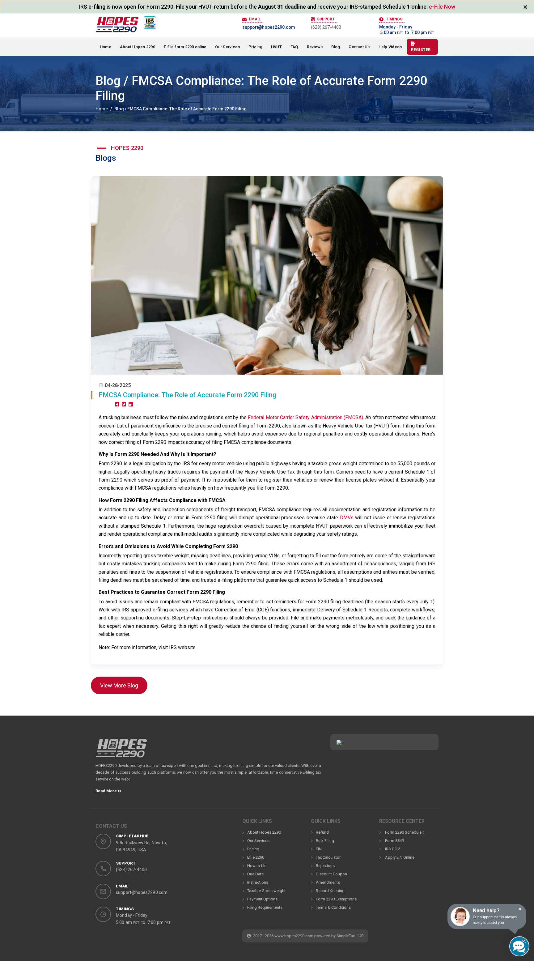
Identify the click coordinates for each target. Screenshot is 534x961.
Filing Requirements (264, 907)
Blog (335, 47)
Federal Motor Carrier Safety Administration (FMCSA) (305, 417)
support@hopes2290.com (268, 27)
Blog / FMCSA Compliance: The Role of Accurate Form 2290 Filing (180, 108)
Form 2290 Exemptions (336, 899)
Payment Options (262, 899)
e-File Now (442, 7)
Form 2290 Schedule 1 (404, 832)
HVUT (276, 47)
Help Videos (390, 47)
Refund (322, 832)
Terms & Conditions (333, 907)
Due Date (255, 874)
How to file (256, 865)
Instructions (257, 882)
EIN (319, 849)
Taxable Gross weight (266, 890)
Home (105, 47)
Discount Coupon (331, 874)
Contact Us (359, 47)
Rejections (325, 865)
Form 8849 (394, 840)
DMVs (347, 518)
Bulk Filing (325, 840)
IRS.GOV (392, 849)
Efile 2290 (255, 857)
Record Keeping (330, 890)
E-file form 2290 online (185, 47)
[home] (121, 750)
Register (420, 49)
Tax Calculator (328, 857)
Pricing (255, 47)
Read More (106, 791)
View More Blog (119, 685)
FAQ (294, 47)
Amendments (328, 882)
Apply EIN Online (399, 857)
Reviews (315, 47)
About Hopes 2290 (137, 47)
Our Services (227, 47)
